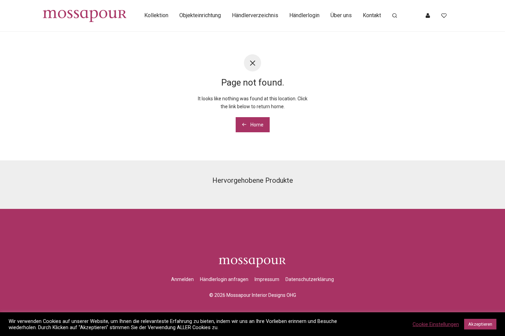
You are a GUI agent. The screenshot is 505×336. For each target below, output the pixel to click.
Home (256, 124)
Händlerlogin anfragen (224, 279)
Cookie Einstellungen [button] (436, 324)
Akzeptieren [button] (480, 324)
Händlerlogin (304, 15)
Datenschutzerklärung (309, 279)
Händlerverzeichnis (255, 15)
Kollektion (156, 15)
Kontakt (372, 15)
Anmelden (182, 279)
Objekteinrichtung (200, 15)
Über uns (341, 15)
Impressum (267, 279)
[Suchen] (394, 15)
